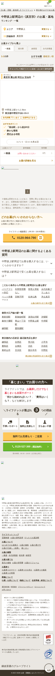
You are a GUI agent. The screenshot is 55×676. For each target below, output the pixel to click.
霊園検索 (5, 538)
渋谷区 (44, 346)
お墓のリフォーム (31, 563)
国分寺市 (32, 350)
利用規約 (14, 587)
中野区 (44, 350)
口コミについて (40, 587)
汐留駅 (44, 317)
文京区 (18, 350)
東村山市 (6, 350)
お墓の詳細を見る (27, 160)
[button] (27, 142)
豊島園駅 (19, 328)
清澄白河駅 (33, 317)
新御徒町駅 (20, 317)
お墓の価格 (24, 545)
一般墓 (7, 49)
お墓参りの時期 (8, 573)
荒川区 (31, 342)
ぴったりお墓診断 (31, 538)
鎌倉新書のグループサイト (16, 666)
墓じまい (25, 548)
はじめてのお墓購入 (10, 545)
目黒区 (18, 342)
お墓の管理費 (17, 563)
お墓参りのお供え (25, 570)
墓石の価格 (6, 563)
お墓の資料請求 (16, 538)
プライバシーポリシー (25, 587)
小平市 (44, 342)
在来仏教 (32, 296)
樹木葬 (21, 555)
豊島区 (5, 346)
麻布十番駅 (7, 321)
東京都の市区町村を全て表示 (37, 356)
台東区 (18, 346)
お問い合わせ (6, 590)
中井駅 (44, 321)
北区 (30, 346)
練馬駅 (5, 328)
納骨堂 (28, 555)
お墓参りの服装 (40, 570)
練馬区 (5, 342)
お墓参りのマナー (9, 570)
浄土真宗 (45, 296)
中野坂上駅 (33, 321)
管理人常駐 (33, 289)
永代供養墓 (13, 555)
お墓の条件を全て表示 (40, 303)
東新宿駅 (6, 317)
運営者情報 (5, 587)
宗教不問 (19, 296)
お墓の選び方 (35, 545)
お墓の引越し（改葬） (11, 548)
